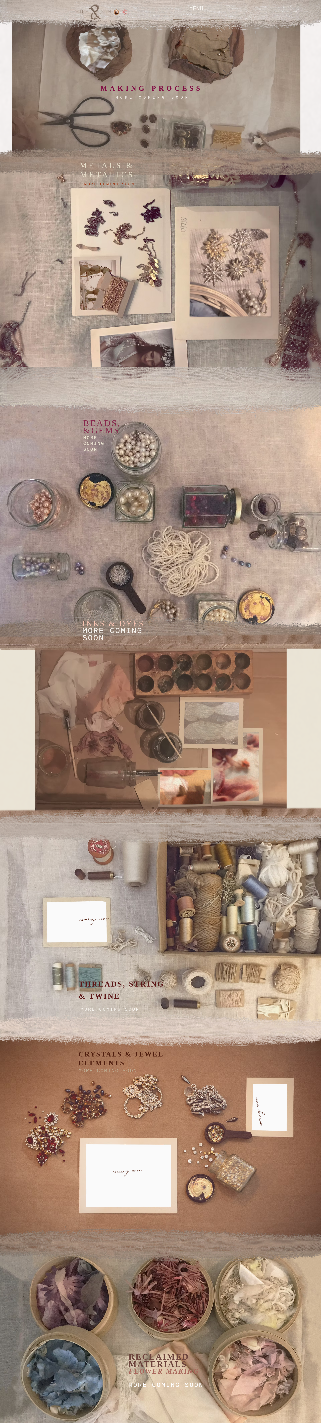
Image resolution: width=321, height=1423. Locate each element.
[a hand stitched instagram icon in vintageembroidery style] (116, 12)
